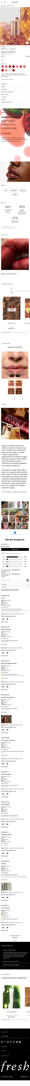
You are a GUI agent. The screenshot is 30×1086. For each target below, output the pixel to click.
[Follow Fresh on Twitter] (5, 1042)
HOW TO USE (4, 89)
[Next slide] (26, 335)
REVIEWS (3, 99)
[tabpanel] (15, 26)
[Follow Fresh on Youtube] (17, 1042)
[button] (2, 66)
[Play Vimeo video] (25, 267)
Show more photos (15, 534)
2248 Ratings (13, 48)
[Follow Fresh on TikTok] (14, 1042)
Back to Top (15, 937)
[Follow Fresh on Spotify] (20, 1042)
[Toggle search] (5, 2)
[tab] (13, 43)
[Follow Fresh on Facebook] (2, 1042)
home (2, 5)
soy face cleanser (11, 1012)
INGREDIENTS (4, 84)
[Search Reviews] (27, 580)
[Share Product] (27, 43)
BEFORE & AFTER (5, 94)
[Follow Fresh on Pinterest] (11, 1042)
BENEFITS (3, 86)
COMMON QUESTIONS (6, 102)
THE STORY (3, 97)
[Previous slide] (22, 335)
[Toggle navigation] (2, 2)
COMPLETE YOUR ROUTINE (7, 91)
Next (15, 940)
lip (4, 5)
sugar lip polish (11, 323)
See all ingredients (6, 133)
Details (27, 56)
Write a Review (15, 549)
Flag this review (4, 621)
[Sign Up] (28, 1036)
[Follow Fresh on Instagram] (8, 1042)
